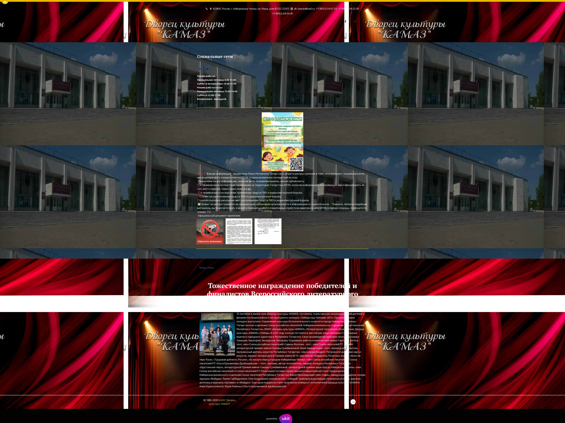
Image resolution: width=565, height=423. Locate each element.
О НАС (190, 35)
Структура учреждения (367, 35)
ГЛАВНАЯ (175, 35)
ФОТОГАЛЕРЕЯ (270, 35)
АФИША (208, 35)
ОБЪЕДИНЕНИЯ (227, 35)
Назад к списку (206, 267)
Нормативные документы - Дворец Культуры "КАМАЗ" (316, 35)
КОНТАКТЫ (249, 35)
